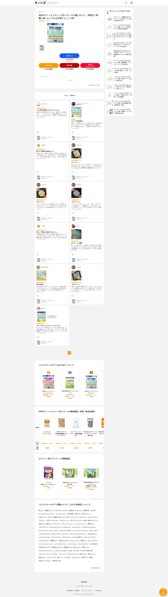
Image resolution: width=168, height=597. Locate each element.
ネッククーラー (51, 557)
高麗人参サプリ (92, 534)
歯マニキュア (62, 517)
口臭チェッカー (43, 517)
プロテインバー (64, 520)
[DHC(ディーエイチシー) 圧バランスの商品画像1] (55, 33)
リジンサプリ (65, 534)
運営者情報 (70, 590)
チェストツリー (75, 540)
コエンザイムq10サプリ (66, 530)
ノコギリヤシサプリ (44, 534)
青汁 (68, 517)
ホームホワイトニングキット (47, 513)
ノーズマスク (67, 557)
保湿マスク (85, 557)
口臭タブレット (86, 513)
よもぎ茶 (69, 550)
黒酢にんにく (42, 557)
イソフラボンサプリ (44, 537)
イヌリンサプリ (43, 527)
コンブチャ (54, 554)
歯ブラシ (41, 510)
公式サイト (69, 56)
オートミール (74, 517)
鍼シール (59, 557)
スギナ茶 (82, 550)
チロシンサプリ (93, 530)
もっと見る (69, 80)
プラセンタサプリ (44, 540)
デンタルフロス (57, 510)
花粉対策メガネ (56, 560)
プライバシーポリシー (87, 590)
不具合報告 (98, 590)
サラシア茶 (76, 550)
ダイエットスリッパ (67, 523)
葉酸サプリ (84, 540)
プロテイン (42, 520)
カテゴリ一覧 (79, 586)
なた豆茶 (63, 550)
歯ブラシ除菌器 (53, 517)
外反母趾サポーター (57, 547)
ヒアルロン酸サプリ (77, 537)
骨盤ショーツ (85, 547)
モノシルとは (88, 586)
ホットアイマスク (83, 544)
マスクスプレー (76, 557)
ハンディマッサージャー (46, 544)
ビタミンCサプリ (93, 540)
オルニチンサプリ (44, 530)
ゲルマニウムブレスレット (46, 550)
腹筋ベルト (42, 523)
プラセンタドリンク (72, 554)
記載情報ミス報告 (95, 85)
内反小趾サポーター (44, 547)
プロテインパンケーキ (76, 520)
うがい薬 (92, 510)
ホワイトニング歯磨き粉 (82, 510)
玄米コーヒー (83, 554)
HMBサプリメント (93, 520)
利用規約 (77, 590)
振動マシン (49, 523)
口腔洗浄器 (70, 513)
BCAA (85, 520)
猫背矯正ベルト (67, 547)
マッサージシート (72, 544)
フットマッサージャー (60, 544)
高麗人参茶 (89, 550)
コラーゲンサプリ (56, 537)
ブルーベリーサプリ (90, 537)
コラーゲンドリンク (44, 554)
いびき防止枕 (93, 544)
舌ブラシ (65, 510)
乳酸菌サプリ (53, 540)
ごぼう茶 (57, 550)
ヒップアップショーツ (80, 523)
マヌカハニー (83, 517)
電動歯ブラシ (48, 510)
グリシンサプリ (54, 530)
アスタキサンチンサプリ (89, 527)
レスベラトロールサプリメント (78, 534)
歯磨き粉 (71, 510)
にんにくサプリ (76, 527)
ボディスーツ (57, 523)
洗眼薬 (91, 557)
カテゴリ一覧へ (95, 567)
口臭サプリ (78, 513)
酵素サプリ (91, 523)
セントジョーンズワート (81, 530)
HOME (84, 582)
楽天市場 (69, 65)
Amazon (49, 65)
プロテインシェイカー (52, 520)
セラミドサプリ (66, 537)
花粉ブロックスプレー (45, 560)
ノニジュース (62, 554)
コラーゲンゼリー (93, 517)
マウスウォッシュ (61, 513)
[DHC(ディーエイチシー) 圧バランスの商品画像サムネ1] (42, 48)
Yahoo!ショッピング (90, 65)
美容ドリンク (91, 554)
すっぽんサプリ (66, 527)
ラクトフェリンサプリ (55, 527)
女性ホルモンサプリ (64, 540)
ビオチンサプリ (55, 534)
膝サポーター (77, 547)
